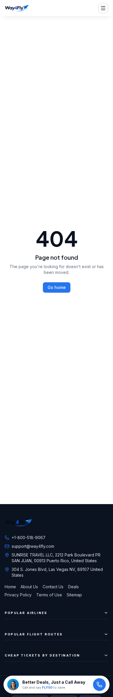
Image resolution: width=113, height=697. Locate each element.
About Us (29, 586)
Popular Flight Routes (34, 634)
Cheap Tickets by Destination (42, 655)
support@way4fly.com (33, 546)
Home (10, 586)
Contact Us (53, 586)
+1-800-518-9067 (28, 537)
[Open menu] (103, 8)
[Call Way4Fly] (99, 684)
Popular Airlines (26, 613)
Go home (57, 287)
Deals (73, 586)
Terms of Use (49, 594)
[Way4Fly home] (17, 8)
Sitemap (74, 594)
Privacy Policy (18, 594)
